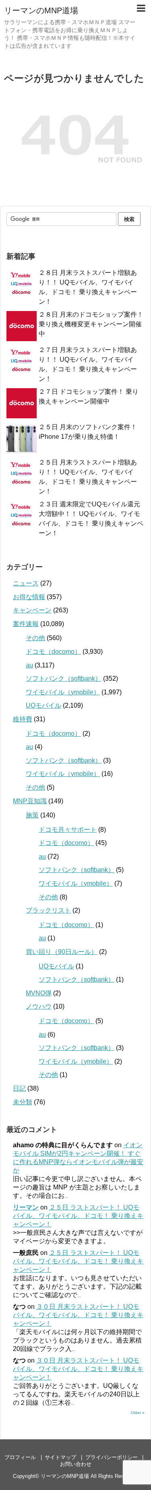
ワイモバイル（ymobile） (63, 692)
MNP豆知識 (30, 801)
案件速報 (26, 623)
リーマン (26, 1207)
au (29, 665)
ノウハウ (39, 1006)
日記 (19, 1088)
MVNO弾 (39, 993)
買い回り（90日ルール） (61, 951)
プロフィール (20, 1457)
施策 (32, 815)
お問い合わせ (75, 1464)
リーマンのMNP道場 (41, 10)
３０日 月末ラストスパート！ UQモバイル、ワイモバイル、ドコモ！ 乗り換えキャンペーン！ (78, 1315)
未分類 (22, 1102)
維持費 (22, 719)
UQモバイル (43, 705)
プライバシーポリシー (111, 1457)
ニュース (26, 583)
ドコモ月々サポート (68, 829)
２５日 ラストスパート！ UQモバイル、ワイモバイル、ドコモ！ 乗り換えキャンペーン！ (78, 1216)
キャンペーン (32, 610)
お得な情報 (29, 597)
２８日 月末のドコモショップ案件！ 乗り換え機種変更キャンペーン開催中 (91, 324)
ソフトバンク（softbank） (63, 678)
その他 (35, 637)
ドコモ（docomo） (53, 651)
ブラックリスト (48, 910)
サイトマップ (60, 1457)
